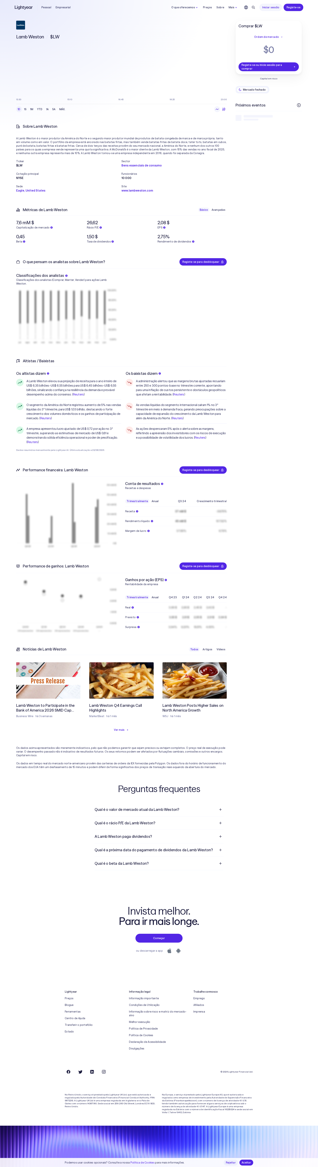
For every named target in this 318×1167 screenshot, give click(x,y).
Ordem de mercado (266, 37)
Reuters (78, 394)
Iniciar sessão (270, 7)
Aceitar (246, 1162)
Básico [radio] (204, 209)
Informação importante (144, 998)
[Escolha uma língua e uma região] (246, 7)
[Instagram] (103, 1071)
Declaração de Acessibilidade (147, 1042)
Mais (231, 7)
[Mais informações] (299, 105)
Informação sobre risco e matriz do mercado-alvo (157, 1013)
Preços (207, 7)
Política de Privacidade (143, 1028)
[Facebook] (68, 1071)
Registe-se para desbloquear (200, 262)
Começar (159, 938)
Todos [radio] (194, 649)
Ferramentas (73, 1011)
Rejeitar (231, 1162)
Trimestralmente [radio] (137, 501)
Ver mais (119, 729)
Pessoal (46, 7)
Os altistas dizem (31, 373)
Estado (69, 1031)
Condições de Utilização (144, 1005)
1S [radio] (25, 109)
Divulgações (136, 1048)
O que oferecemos (183, 7)
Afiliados (198, 1005)
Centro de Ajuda (75, 1018)
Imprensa (199, 1011)
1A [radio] (47, 109)
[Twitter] (80, 1071)
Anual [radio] (155, 501)
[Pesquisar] (253, 7)
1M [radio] (31, 109)
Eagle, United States (30, 190)
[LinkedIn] (92, 1071)
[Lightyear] (24, 7)
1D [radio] (19, 109)
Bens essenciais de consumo (141, 165)
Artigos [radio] (207, 649)
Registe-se (293, 7)
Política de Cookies (141, 1035)
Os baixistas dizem (142, 373)
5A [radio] (54, 109)
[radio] (217, 109)
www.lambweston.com (137, 190)
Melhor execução (139, 1022)
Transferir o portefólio (79, 1025)
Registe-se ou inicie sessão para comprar (261, 66)
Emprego (199, 998)
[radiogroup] (41, 109)
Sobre (220, 7)
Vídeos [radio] (221, 649)
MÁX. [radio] (62, 109)
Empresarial (63, 7)
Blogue (69, 1005)
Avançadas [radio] (218, 209)
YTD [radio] (40, 109)
